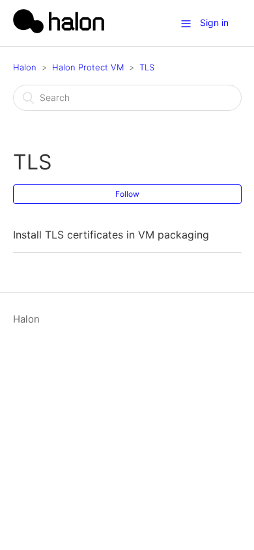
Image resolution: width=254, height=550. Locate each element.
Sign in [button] (214, 22)
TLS (146, 67)
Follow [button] (127, 194)
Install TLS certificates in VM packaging (111, 234)
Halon (24, 67)
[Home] (58, 29)
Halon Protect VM (88, 67)
